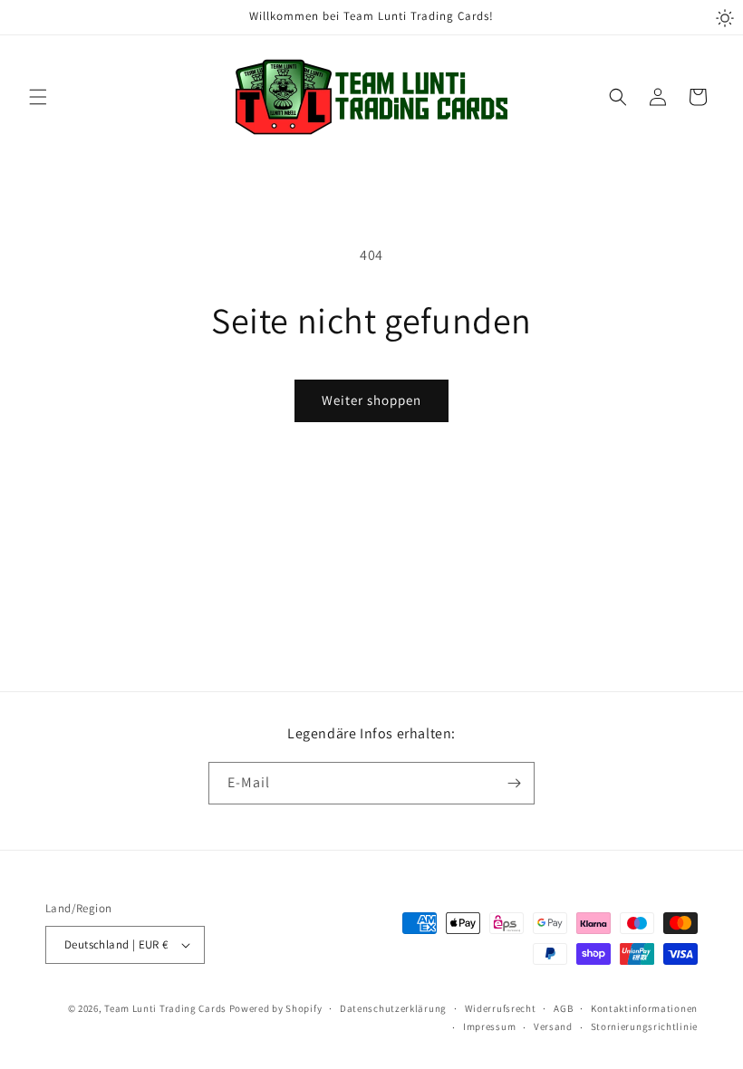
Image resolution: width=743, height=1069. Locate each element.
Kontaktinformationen (644, 1008)
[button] (38, 97)
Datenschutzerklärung (393, 1008)
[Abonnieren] (514, 783)
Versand (553, 1026)
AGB (563, 1008)
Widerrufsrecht (500, 1008)
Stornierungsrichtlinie (644, 1026)
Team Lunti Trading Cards (165, 1008)
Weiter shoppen (371, 400)
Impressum (489, 1026)
